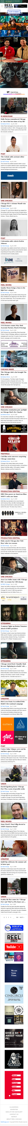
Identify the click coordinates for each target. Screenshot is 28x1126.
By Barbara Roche (5, 124)
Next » (22, 917)
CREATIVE (5, 699)
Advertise (14, 1109)
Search (14, 1116)
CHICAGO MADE (7, 369)
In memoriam (6, 116)
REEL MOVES (6, 285)
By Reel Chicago (5, 161)
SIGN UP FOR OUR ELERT (14, 1112)
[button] (2, 6)
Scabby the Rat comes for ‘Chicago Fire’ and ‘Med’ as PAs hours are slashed (13, 902)
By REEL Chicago (5, 584)
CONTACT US (14, 1114)
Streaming (6, 623)
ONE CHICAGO (6, 201)
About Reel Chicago (14, 1119)
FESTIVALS (5, 454)
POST (3, 154)
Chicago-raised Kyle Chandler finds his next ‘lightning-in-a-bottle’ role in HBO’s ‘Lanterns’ (14, 666)
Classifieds (14, 1107)
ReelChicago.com (5, 1122)
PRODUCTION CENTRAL (10, 491)
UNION (3, 784)
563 (17, 917)
